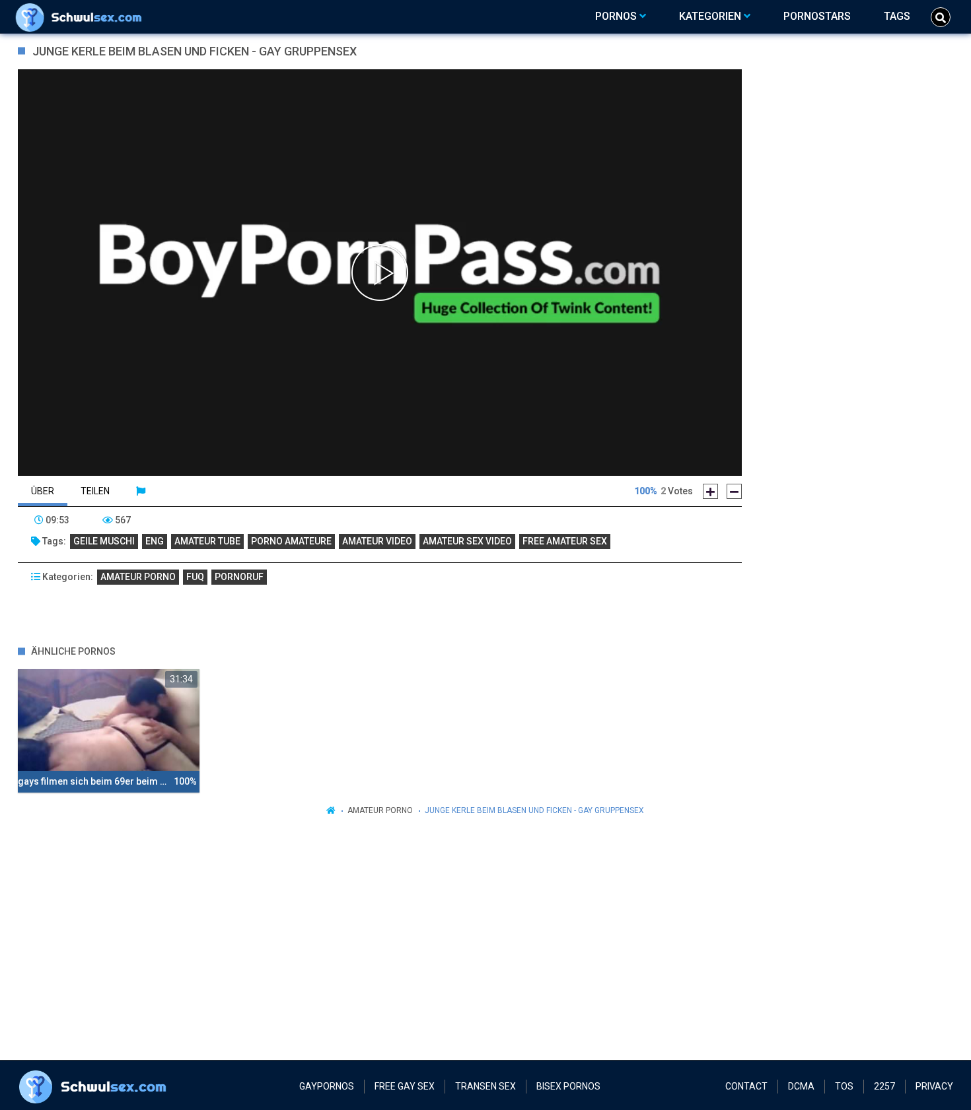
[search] (941, 17)
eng (154, 541)
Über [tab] (42, 491)
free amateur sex (564, 541)
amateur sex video (467, 541)
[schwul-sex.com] (82, 16)
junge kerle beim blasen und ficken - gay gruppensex (534, 810)
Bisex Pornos (568, 1086)
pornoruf (239, 576)
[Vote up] (710, 491)
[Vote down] (734, 491)
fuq (195, 576)
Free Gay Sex (405, 1086)
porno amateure (291, 541)
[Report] (141, 491)
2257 (884, 1086)
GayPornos (326, 1086)
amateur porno (138, 576)
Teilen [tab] (95, 491)
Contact (746, 1086)
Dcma (801, 1086)
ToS (844, 1086)
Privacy (934, 1086)
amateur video (377, 541)
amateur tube (207, 541)
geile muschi (104, 541)
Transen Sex (485, 1086)
